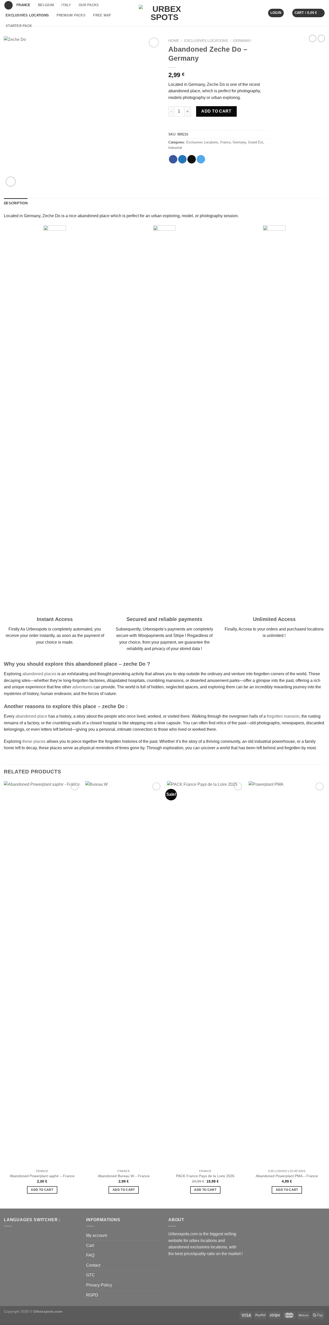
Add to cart (216, 111)
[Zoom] (11, 182)
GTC (90, 1275)
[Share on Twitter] (182, 159)
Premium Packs (71, 15)
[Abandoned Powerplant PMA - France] (287, 974)
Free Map (102, 15)
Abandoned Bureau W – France (124, 1176)
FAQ (90, 1255)
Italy (66, 5)
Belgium (46, 5)
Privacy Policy (99, 1285)
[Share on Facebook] (173, 159)
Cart (90, 1245)
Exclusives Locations (27, 15)
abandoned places (39, 674)
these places (33, 741)
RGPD (92, 1295)
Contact (93, 1265)
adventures (82, 687)
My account (96, 1235)
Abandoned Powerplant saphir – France (42, 1176)
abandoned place (31, 716)
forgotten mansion (283, 716)
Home (173, 41)
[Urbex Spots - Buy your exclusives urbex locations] (164, 13)
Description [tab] (16, 203)
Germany (242, 41)
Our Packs (89, 5)
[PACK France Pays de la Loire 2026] (205, 974)
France (23, 5)
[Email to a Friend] (191, 159)
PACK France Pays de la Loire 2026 (205, 1176)
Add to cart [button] (42, 1189)
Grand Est (255, 142)
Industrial (175, 148)
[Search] (8, 5)
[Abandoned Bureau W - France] (123, 974)
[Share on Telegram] (201, 159)
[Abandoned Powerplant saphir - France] (42, 974)
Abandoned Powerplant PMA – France (287, 1176)
